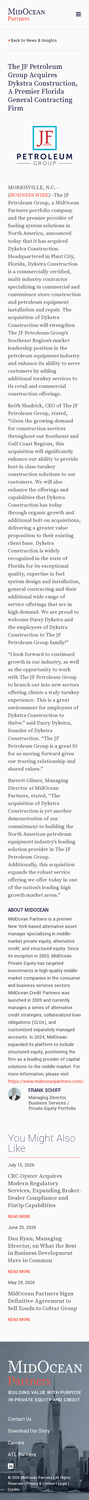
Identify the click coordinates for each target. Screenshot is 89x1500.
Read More (19, 1216)
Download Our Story (29, 1431)
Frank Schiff (44, 1090)
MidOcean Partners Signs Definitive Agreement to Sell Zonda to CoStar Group (42, 1301)
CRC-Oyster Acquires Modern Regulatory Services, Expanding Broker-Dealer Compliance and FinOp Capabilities (44, 1191)
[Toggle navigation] (78, 14)
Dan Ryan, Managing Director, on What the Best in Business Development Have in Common (42, 1249)
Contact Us (19, 1419)
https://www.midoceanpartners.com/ (45, 1081)
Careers (16, 1442)
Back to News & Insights (34, 40)
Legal (62, 1483)
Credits (13, 1489)
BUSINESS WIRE (29, 195)
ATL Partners (22, 1454)
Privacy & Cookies (40, 1483)
